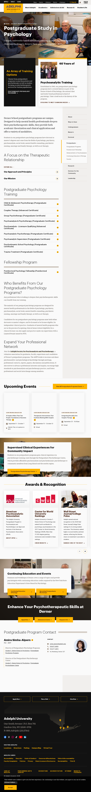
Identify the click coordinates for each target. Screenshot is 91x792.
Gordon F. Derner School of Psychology (17, 650)
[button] (73, 2)
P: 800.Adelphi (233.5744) (16, 731)
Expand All (8, 167)
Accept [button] (10, 787)
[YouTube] (20, 737)
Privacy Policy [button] (10, 782)
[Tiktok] (16, 737)
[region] (45, 412)
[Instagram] (13, 737)
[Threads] (9, 737)
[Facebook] (5, 737)
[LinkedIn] (25, 737)
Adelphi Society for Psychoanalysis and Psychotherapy (32, 351)
